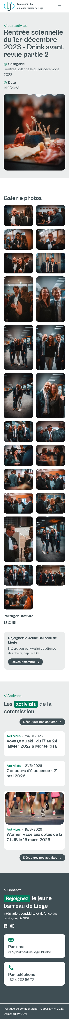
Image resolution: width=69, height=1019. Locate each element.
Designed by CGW (15, 1014)
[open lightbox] (18, 215)
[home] (23, 6)
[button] (59, 6)
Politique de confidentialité (21, 1008)
